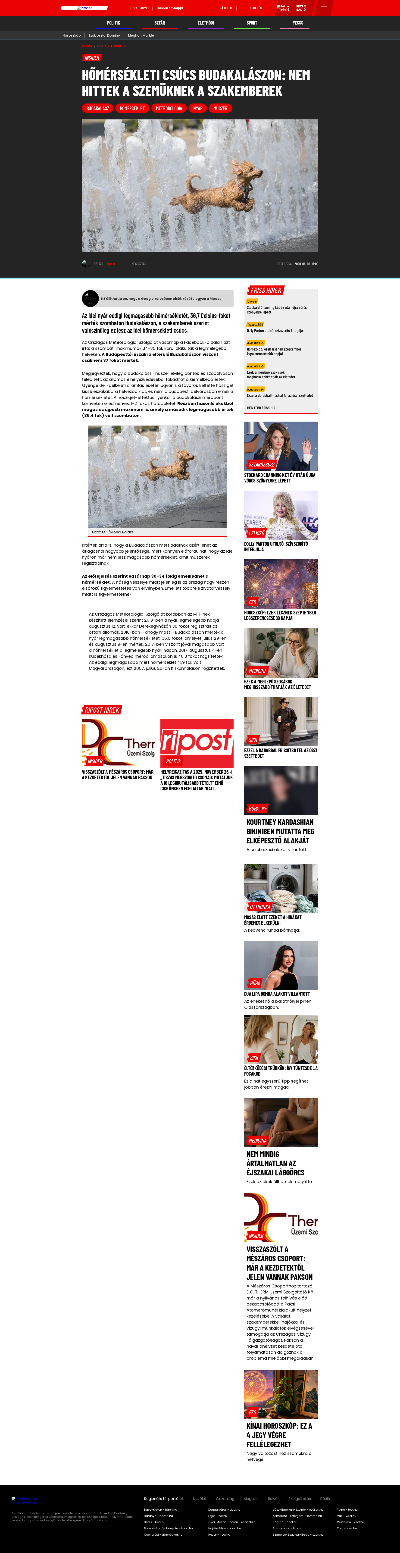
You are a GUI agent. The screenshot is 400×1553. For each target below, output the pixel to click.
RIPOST (87, 46)
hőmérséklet (132, 108)
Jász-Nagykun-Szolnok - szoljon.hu (298, 1510)
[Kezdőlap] (84, 8)
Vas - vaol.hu (346, 1516)
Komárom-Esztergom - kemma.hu (297, 1516)
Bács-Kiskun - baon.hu (160, 1510)
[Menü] (324, 8)
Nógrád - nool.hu (285, 1522)
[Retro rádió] (281, 8)
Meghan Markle (141, 35)
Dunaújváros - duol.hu (224, 1510)
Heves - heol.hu (219, 1535)
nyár (197, 108)
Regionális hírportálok (164, 1499)
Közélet (200, 1499)
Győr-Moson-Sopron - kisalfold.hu (232, 1522)
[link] (95, 761)
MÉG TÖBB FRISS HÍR (261, 407)
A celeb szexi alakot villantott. (277, 849)
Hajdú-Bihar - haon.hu (224, 1528)
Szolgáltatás (299, 1499)
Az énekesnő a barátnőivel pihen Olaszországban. (277, 1004)
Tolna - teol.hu (347, 1510)
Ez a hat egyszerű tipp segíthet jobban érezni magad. (276, 1084)
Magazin (251, 1499)
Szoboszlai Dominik (104, 35)
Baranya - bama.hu (158, 1516)
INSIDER (120, 46)
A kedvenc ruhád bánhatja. (272, 930)
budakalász (98, 108)
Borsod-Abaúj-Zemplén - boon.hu (168, 1528)
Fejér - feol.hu (217, 1516)
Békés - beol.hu (155, 1522)
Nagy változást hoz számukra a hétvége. (279, 1456)
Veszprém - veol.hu (350, 1522)
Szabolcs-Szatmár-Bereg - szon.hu (298, 1535)
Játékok (226, 8)
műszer (220, 108)
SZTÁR (160, 22)
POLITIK (113, 22)
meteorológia (169, 108)
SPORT (252, 22)
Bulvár (273, 1499)
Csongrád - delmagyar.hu (163, 1535)
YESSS (298, 22)
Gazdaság (225, 1499)
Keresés (256, 8)
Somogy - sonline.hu (288, 1528)
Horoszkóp (71, 35)
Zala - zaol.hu (347, 1528)
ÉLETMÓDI (206, 22)
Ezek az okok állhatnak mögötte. (279, 1181)
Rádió (325, 1499)
